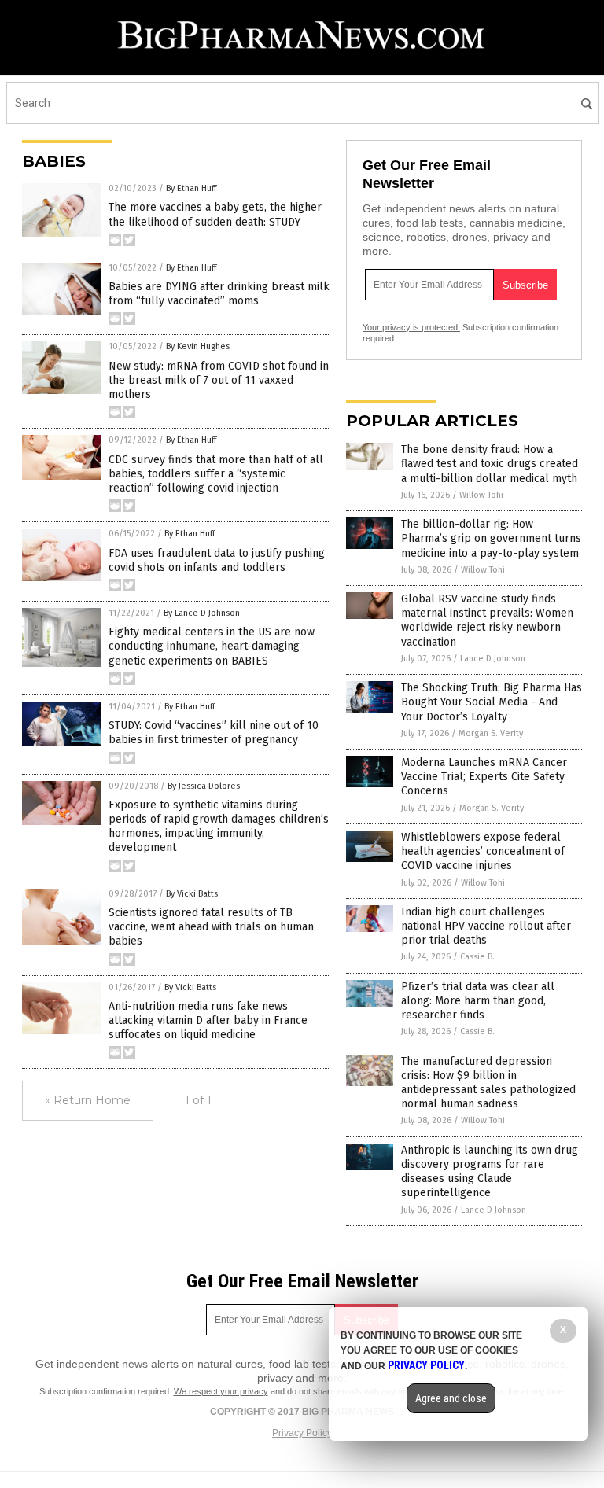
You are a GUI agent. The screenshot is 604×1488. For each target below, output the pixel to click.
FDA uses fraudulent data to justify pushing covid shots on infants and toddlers (217, 560)
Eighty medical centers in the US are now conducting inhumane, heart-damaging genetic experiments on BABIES (212, 646)
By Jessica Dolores (204, 786)
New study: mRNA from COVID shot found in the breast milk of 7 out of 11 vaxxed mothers (219, 380)
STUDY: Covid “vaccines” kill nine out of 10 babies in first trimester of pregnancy (214, 732)
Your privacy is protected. (411, 327)
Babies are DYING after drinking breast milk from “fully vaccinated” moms (219, 294)
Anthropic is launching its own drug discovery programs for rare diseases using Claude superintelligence (489, 1172)
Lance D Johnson (492, 659)
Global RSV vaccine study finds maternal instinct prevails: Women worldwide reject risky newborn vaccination (487, 620)
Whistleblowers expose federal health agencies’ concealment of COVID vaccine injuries (483, 851)
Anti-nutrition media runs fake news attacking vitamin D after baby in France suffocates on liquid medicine (208, 1020)
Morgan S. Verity (491, 733)
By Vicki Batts (192, 894)
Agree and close (451, 1398)
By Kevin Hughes (198, 346)
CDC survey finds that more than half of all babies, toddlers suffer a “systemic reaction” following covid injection (216, 474)
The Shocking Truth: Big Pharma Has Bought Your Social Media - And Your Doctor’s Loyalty (491, 702)
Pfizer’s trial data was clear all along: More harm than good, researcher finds (477, 1001)
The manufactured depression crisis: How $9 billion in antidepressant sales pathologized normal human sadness (488, 1083)
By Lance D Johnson (202, 613)
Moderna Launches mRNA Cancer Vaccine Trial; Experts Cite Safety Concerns (484, 776)
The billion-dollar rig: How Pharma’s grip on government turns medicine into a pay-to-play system (491, 538)
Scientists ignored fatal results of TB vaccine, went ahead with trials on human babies (211, 927)
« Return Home (88, 1100)
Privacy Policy (302, 1432)
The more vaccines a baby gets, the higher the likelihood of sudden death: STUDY (215, 214)
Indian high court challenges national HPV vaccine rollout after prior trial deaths (486, 926)
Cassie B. (477, 957)
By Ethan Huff (191, 188)
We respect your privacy (221, 1391)
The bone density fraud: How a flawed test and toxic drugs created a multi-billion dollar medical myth (489, 463)
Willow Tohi (481, 495)
